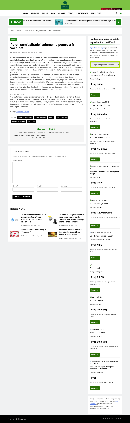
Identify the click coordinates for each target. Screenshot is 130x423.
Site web (64, 186)
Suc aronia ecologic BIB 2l (100, 105)
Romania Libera (22, 112)
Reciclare (35, 13)
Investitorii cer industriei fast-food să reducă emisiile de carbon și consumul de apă (71, 232)
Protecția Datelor (108, 419)
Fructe (99, 177)
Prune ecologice (96, 300)
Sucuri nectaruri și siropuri (106, 109)
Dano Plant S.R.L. (110, 153)
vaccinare (31, 121)
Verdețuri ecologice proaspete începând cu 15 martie (102, 368)
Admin (24, 225)
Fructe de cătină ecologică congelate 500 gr (104, 172)
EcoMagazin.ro (21, 419)
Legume (100, 79)
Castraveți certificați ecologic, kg (103, 75)
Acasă (25, 13)
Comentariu (17, 161)
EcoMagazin (16, 53)
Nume (15, 186)
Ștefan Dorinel (109, 382)
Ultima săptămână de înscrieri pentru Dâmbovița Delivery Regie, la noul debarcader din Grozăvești (93, 21)
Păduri (70, 13)
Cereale (99, 207)
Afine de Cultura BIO (98, 333)
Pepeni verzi (95, 268)
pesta (51, 117)
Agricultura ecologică (97, 48)
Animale (61, 13)
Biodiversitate (82, 13)
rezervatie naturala (18, 121)
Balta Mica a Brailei (25, 117)
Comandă (94, 95)
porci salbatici (62, 117)
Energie (45, 13)
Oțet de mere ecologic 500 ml (101, 236)
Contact (118, 419)
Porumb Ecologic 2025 (99, 203)
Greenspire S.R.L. (109, 89)
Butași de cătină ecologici (100, 137)
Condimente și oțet (103, 240)
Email (39, 186)
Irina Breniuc (26, 236)
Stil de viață (96, 13)
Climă (53, 13)
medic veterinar (40, 117)
